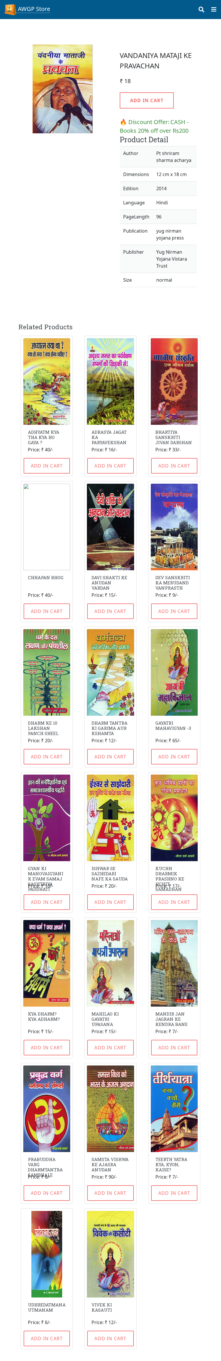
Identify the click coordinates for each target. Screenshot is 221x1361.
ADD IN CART (146, 100)
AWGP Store (33, 9)
